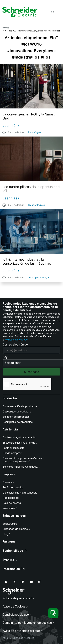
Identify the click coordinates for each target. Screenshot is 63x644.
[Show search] (52, 12)
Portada (5, 28)
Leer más (9, 125)
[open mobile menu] (59, 12)
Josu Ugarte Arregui (38, 277)
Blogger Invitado (36, 205)
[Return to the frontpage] (18, 12)
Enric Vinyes (34, 132)
